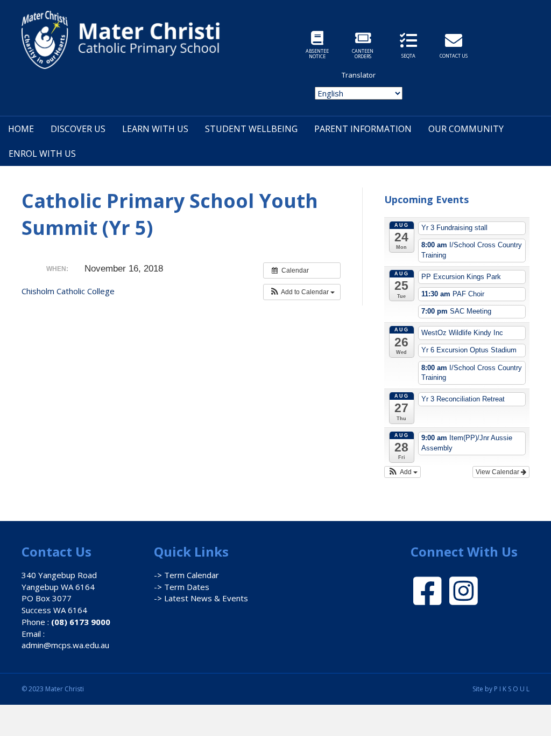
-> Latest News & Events (201, 598)
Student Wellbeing (251, 129)
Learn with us (155, 129)
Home (21, 129)
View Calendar (498, 472)
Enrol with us (42, 153)
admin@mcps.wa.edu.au (65, 645)
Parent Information (363, 129)
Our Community (466, 129)
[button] (302, 292)
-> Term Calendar (186, 575)
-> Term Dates (181, 586)
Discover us (78, 129)
